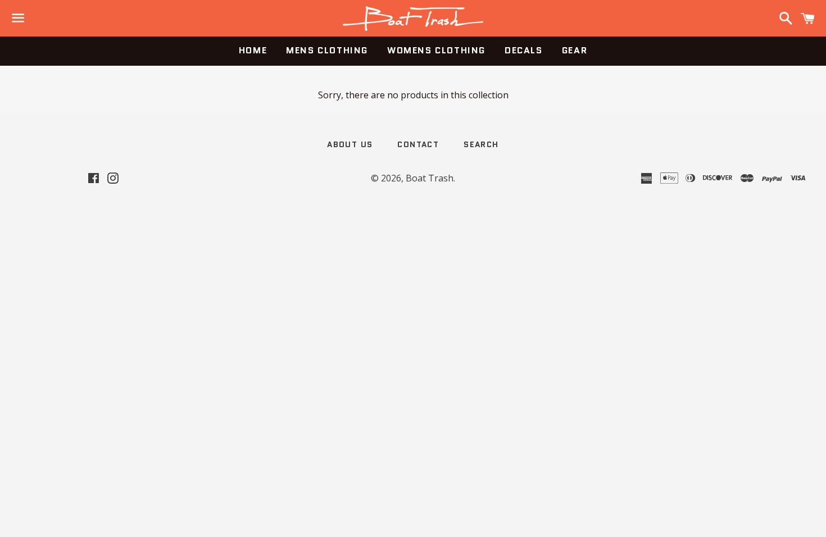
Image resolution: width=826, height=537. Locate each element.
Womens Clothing (436, 50)
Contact (418, 144)
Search (481, 144)
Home (253, 50)
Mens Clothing (327, 50)
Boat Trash (429, 178)
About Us (350, 144)
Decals (524, 50)
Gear (574, 50)
